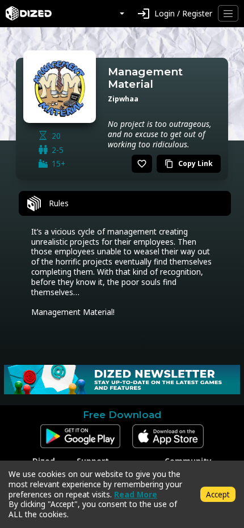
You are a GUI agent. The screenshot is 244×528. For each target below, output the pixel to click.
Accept (218, 494)
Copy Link (189, 163)
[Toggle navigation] (228, 13)
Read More (135, 494)
